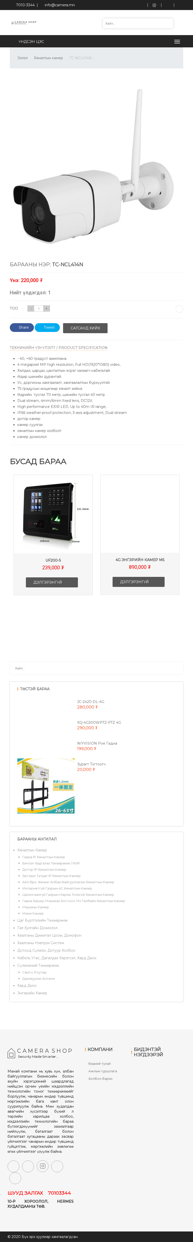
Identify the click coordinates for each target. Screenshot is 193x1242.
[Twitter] (28, 1166)
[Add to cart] (179, 309)
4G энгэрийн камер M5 (140, 560)
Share (24, 327)
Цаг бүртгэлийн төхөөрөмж (42, 920)
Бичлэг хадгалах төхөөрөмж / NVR (51, 863)
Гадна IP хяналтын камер (43, 857)
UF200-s (53, 560)
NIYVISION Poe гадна (97, 743)
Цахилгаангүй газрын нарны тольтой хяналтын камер (68, 895)
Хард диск (27, 985)
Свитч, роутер (34, 972)
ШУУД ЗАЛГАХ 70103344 (39, 1193)
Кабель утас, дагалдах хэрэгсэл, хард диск (56, 958)
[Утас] (15, 1178)
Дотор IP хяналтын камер (44, 869)
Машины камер (35, 907)
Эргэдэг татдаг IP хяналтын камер (51, 876)
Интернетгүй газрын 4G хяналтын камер (57, 888)
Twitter (167, 5)
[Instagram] (43, 1166)
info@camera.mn (60, 5)
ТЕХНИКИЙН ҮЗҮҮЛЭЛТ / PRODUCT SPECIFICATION (59, 347)
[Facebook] (13, 1166)
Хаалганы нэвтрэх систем (40, 943)
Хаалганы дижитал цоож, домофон (49, 935)
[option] (53, 539)
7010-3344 (24, 5)
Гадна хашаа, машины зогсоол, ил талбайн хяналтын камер (73, 901)
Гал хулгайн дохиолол (37, 928)
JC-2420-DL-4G (90, 701)
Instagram (154, 5)
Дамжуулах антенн (38, 979)
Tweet (49, 327)
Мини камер (33, 913)
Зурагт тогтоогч (91, 764)
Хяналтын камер (48, 58)
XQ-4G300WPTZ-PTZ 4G (99, 722)
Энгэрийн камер (32, 993)
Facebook (141, 5)
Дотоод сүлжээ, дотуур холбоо (46, 950)
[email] (57, 1166)
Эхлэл (22, 58)
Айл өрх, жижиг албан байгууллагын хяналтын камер (68, 882)
